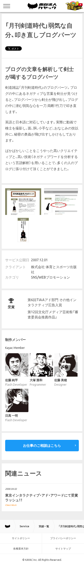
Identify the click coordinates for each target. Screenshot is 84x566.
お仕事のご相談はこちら (42, 445)
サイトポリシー (21, 538)
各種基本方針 (21, 548)
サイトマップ (63, 548)
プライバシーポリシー (63, 538)
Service (24, 526)
